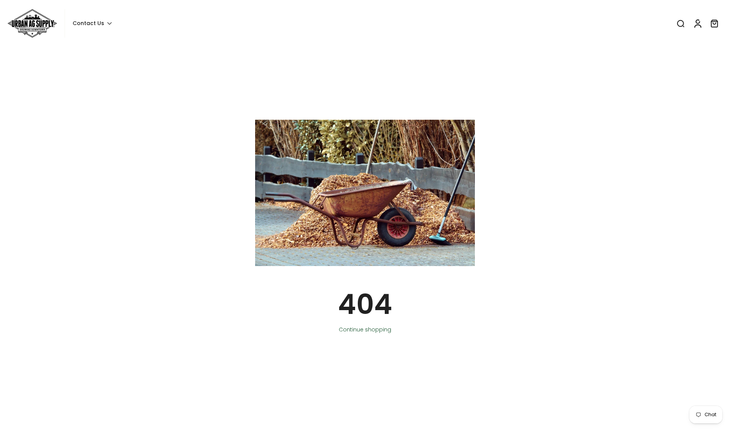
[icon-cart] (714, 23)
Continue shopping (365, 329)
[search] (680, 23)
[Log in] (697, 23)
